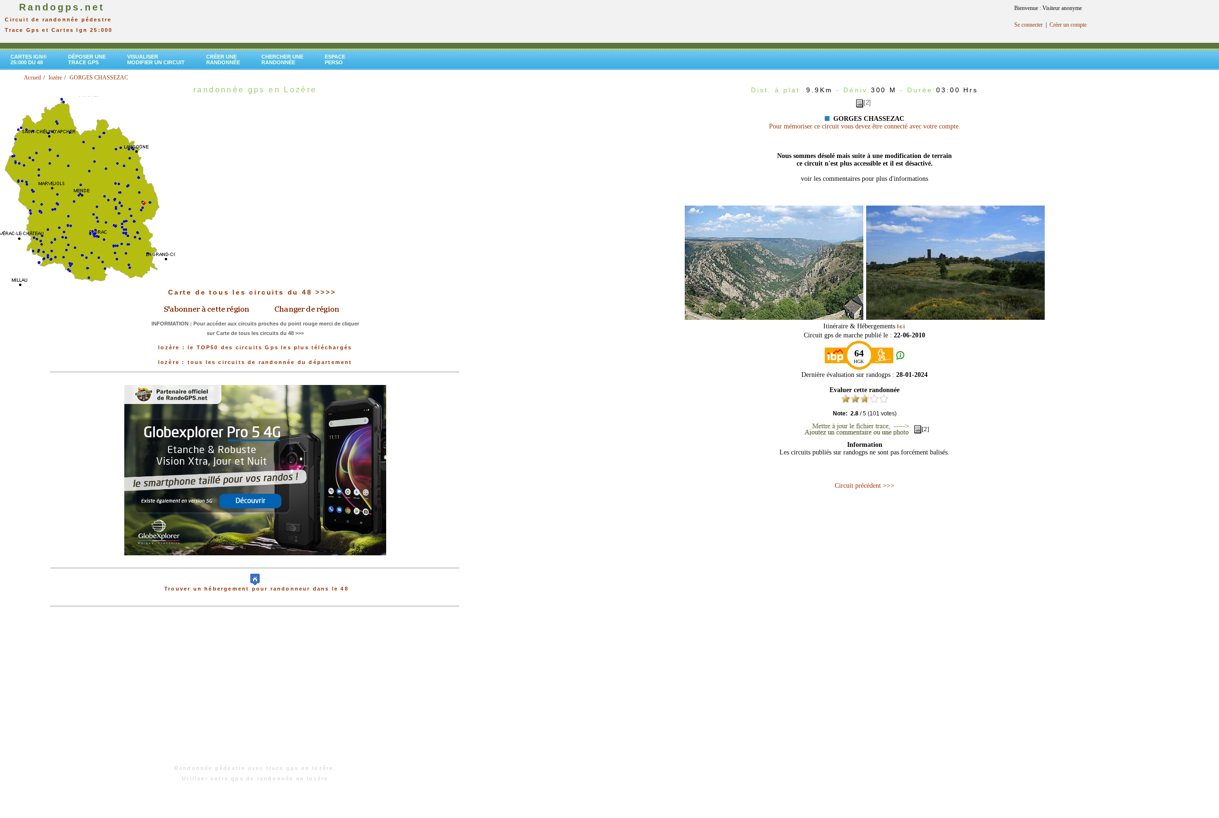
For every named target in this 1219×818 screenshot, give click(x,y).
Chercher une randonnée (282, 59)
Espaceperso (335, 59)
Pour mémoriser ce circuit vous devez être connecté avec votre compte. (864, 126)
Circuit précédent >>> (864, 485)
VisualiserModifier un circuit (156, 59)
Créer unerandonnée (223, 59)
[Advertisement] (255, 690)
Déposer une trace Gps (87, 59)
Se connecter (1028, 24)
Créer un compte (1068, 24)
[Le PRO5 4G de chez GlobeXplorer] (255, 563)
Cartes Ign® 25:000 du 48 (28, 59)
